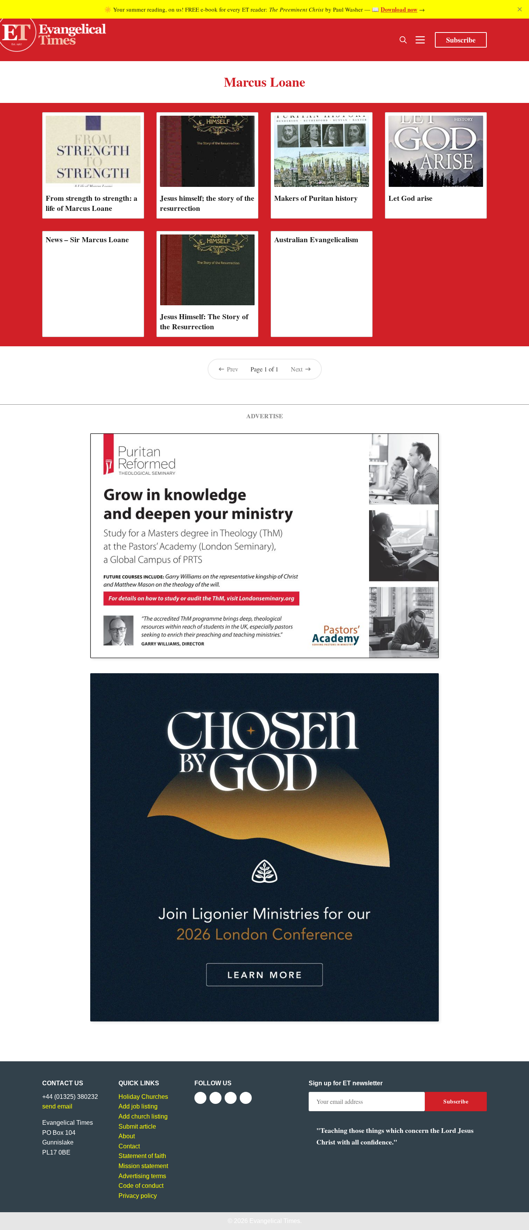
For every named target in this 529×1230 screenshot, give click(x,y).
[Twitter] (216, 1098)
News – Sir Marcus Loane (87, 239)
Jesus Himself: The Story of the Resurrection (204, 321)
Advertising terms (142, 1176)
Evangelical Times (274, 1221)
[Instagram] (231, 1098)
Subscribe (461, 40)
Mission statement (143, 1166)
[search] (403, 40)
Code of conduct (141, 1185)
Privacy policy (138, 1195)
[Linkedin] (246, 1098)
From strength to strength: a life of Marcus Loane (91, 203)
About (127, 1136)
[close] (520, 9)
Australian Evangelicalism (316, 239)
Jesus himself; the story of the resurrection (207, 203)
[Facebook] (200, 1098)
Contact (129, 1146)
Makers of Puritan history (316, 198)
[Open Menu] (420, 40)
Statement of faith (142, 1156)
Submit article (137, 1126)
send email (57, 1106)
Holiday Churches (143, 1096)
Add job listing (138, 1106)
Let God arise (410, 198)
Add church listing (143, 1116)
